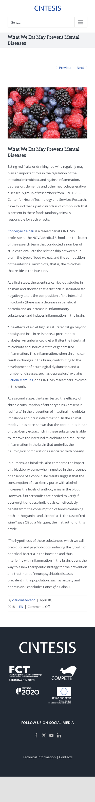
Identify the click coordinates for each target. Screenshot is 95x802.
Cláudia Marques (20, 380)
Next (80, 67)
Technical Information (39, 757)
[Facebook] (36, 735)
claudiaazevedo (23, 600)
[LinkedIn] (59, 735)
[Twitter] (44, 735)
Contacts (65, 757)
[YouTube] (51, 735)
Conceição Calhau (21, 231)
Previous (65, 67)
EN (21, 606)
